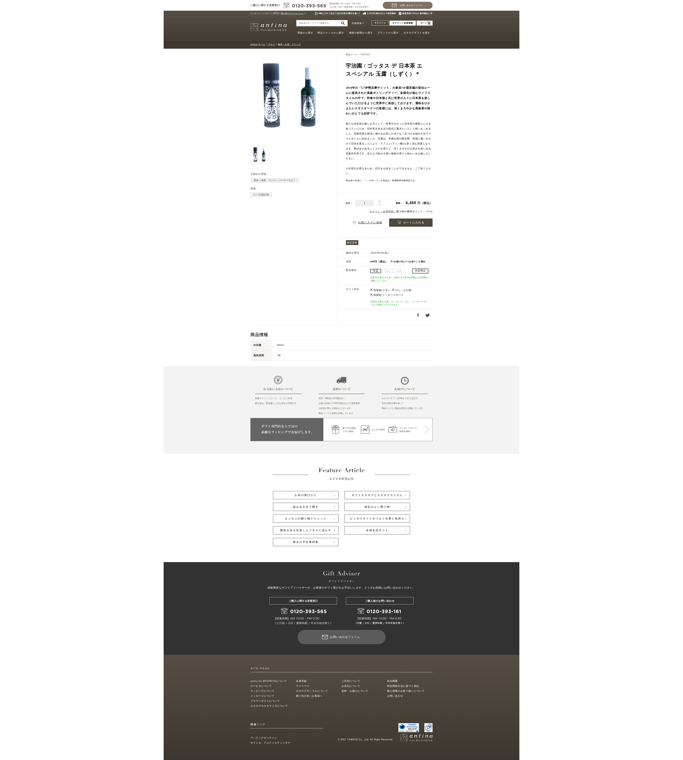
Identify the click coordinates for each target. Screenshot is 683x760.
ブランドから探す (388, 32)
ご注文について (351, 681)
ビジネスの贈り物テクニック (306, 518)
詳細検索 (357, 23)
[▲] (379, 201)
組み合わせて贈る (306, 506)
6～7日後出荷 (261, 194)
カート (423, 23)
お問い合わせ (395, 696)
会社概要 (392, 681)
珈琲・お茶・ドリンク (289, 44)
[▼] (379, 204)
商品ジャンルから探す (330, 32)
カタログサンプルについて (312, 691)
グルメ (271, 44)
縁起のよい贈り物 (377, 506)
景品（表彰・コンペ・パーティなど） (275, 180)
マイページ (380, 23)
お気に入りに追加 (370, 222)
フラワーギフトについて (265, 701)
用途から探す (305, 32)
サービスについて (261, 686)
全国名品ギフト (377, 530)
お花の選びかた (306, 495)
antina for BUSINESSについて (268, 681)
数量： (349, 203)
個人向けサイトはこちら (292, 13)
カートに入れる (413, 222)
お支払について (351, 686)
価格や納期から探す (361, 32)
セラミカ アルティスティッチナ (270, 743)
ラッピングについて (262, 691)
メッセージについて (262, 696)
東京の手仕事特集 (306, 542)
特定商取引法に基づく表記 (403, 686)
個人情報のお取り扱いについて (405, 691)
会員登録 (301, 681)
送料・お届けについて (355, 691)
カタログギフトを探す (416, 32)
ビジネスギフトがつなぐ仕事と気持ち (377, 518)
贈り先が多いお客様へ (309, 696)
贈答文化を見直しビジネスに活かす (305, 530)
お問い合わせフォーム (411, 5)
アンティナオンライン (263, 738)
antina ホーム (257, 44)
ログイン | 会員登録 (402, 23)
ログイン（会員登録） (383, 211)
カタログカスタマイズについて (269, 706)
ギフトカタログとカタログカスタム (377, 495)
